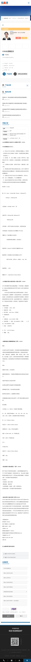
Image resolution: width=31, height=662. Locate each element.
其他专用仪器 (21, 18)
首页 (10, 18)
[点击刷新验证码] (13, 609)
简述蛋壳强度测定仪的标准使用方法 (11, 115)
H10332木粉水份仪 (11, 557)
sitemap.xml (23, 655)
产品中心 (14, 18)
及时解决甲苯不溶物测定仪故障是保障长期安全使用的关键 (15, 109)
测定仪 (26, 18)
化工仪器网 (12, 655)
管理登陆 (18, 655)
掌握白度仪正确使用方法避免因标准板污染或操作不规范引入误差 (15, 103)
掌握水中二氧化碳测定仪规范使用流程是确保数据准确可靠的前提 (15, 97)
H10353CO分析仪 (11, 553)
